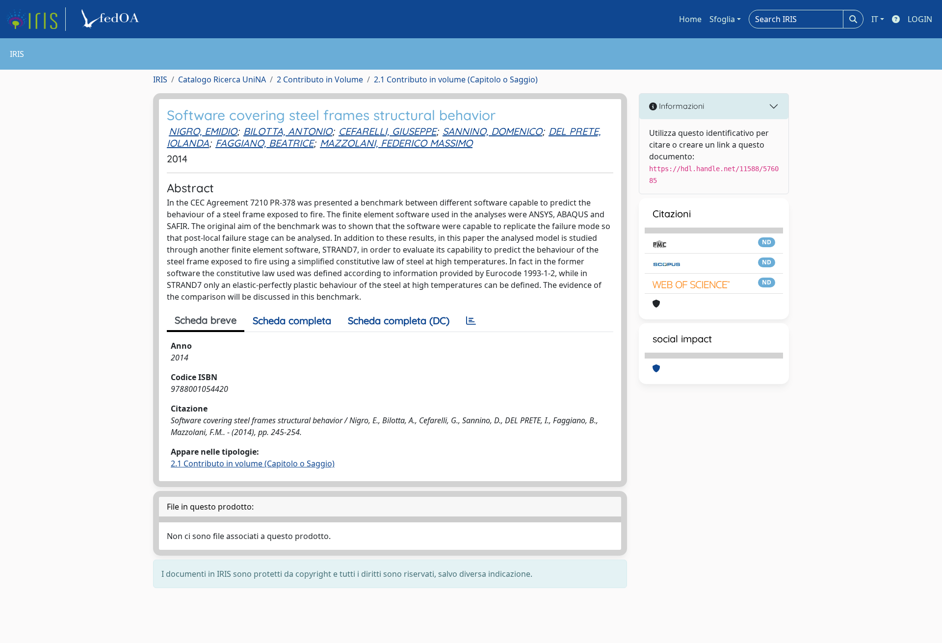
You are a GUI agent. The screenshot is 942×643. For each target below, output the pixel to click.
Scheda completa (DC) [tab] (398, 320)
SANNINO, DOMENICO (492, 131)
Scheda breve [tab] (205, 320)
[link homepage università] (112, 19)
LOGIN (920, 19)
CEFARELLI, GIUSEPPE (387, 131)
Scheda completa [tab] (292, 320)
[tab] (471, 320)
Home (690, 19)
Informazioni (680, 106)
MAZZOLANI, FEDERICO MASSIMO (396, 143)
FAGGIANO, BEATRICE (264, 143)
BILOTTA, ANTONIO (287, 131)
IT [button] (874, 19)
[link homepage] (36, 19)
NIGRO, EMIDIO (203, 131)
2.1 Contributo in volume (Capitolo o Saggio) (456, 79)
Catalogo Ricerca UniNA (222, 79)
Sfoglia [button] (722, 19)
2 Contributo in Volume (320, 79)
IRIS (160, 79)
